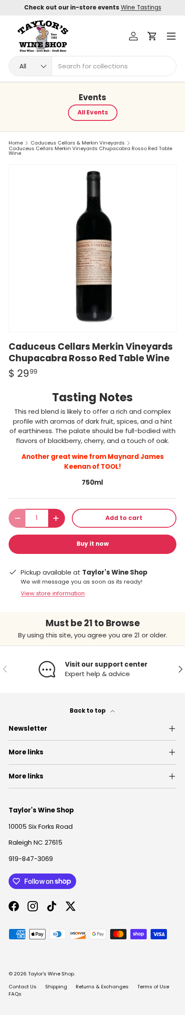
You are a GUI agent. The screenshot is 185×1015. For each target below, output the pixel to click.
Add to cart (123, 518)
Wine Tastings (141, 7)
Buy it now (93, 544)
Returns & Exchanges (102, 986)
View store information (53, 593)
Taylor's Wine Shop (51, 973)
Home (16, 143)
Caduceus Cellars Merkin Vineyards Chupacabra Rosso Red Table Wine (90, 151)
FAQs (15, 993)
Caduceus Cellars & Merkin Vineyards (78, 143)
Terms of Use (153, 986)
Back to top (88, 711)
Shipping (56, 986)
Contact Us (23, 986)
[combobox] (92, 66)
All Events (92, 112)
